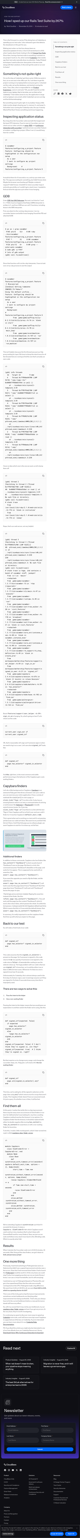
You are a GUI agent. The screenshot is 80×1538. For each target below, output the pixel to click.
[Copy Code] (43, 140)
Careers (6, 1520)
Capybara (35, 790)
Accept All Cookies (57, 1534)
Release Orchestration (11, 1494)
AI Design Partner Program (62, 1482)
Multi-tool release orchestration (34, 1488)
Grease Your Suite (39, 53)
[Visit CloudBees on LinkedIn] (21, 1470)
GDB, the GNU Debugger (15, 200)
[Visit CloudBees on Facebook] (5, 1470)
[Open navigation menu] (76, 7)
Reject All (71, 1534)
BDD (30, 125)
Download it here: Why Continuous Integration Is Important (23, 1333)
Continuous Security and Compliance (36, 1493)
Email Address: (12, 1426)
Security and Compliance (11, 1485)
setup (26, 125)
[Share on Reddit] (70, 93)
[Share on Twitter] (66, 93)
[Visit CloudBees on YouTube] (13, 1470)
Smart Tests (7, 1491)
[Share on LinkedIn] (58, 93)
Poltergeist (10, 1273)
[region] (40, 1531)
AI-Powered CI (33, 1479)
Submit (40, 1449)
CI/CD (6, 1482)
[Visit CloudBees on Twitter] (17, 1470)
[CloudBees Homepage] (10, 1464)
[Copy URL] (54, 93)
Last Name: (11, 1436)
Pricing (6, 1523)
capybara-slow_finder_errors (22, 1133)
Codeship (33, 58)
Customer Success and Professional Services (61, 1498)
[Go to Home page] (8, 7)
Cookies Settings (8, 1534)
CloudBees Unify (9, 1479)
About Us (7, 1510)
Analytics (7, 1498)
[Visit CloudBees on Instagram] (9, 1470)
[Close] (77, 1528)
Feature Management (10, 1488)
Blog (55, 1479)
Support (56, 1494)
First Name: (45, 1426)
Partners (6, 1517)
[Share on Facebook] (62, 93)
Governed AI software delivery (35, 1483)
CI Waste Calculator (60, 1503)
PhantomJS (29, 805)
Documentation (58, 1491)
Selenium (19, 805)
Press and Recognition (11, 1514)
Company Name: (47, 1436)
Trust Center (57, 1485)
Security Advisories (59, 1488)
